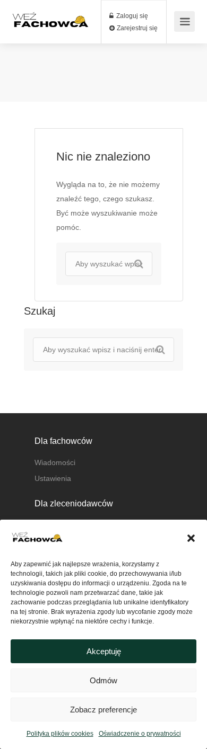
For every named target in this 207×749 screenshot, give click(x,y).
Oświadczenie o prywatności (140, 733)
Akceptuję (104, 651)
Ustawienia (52, 478)
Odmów (103, 680)
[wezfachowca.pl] (50, 28)
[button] (191, 538)
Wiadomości (54, 462)
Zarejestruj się (136, 28)
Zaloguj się (131, 16)
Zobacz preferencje (103, 709)
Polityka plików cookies (60, 733)
